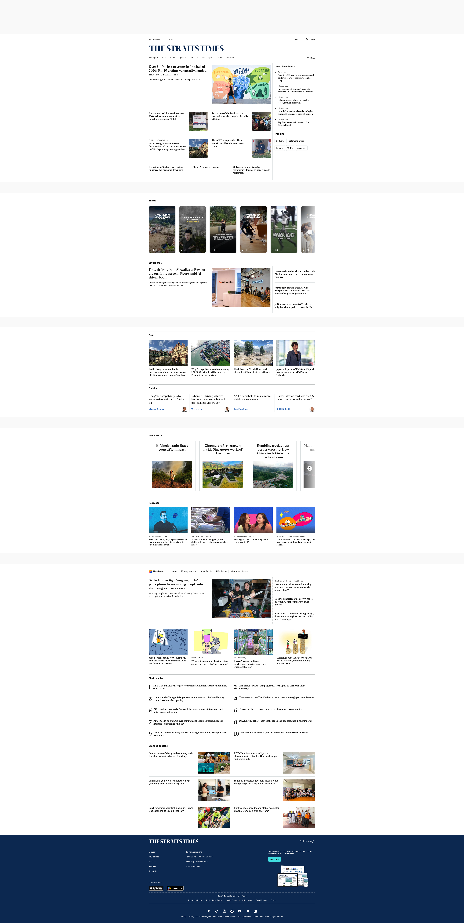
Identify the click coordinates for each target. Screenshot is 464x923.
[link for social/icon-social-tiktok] (216, 911)
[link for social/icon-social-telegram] (247, 911)
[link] (186, 48)
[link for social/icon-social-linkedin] (255, 911)
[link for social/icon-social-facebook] (232, 911)
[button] (156, 39)
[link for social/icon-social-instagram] (224, 911)
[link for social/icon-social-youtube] (240, 911)
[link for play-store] (175, 888)
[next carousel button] (309, 232)
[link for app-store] (156, 888)
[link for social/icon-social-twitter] (209, 911)
